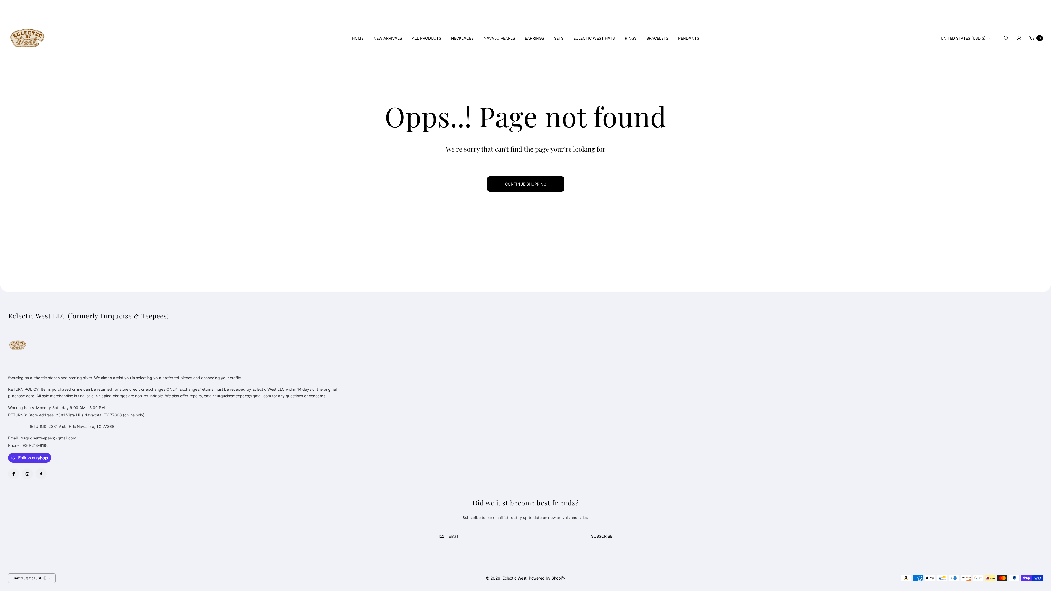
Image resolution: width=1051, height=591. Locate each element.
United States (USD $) (963, 38)
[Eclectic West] (27, 38)
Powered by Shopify (547, 578)
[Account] (1019, 38)
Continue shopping (525, 184)
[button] (1005, 38)
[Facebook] (13, 473)
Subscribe (601, 536)
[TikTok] (41, 473)
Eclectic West (515, 578)
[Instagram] (27, 473)
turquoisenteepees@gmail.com (47, 438)
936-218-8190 (35, 445)
